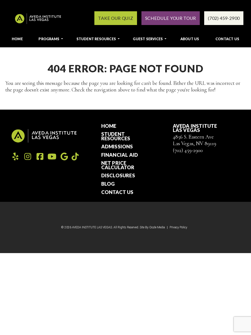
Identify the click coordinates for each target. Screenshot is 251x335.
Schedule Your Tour (170, 18)
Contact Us (227, 39)
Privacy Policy (178, 227)
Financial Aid (119, 155)
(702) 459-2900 (188, 150)
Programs (48, 39)
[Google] (64, 157)
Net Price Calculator (118, 165)
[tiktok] (75, 156)
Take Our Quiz (115, 18)
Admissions (117, 146)
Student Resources (96, 39)
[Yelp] (15, 157)
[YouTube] (52, 157)
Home (17, 39)
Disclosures (118, 175)
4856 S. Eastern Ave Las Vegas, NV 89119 (194, 140)
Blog (108, 184)
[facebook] (40, 157)
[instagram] (28, 157)
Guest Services (148, 39)
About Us (189, 39)
